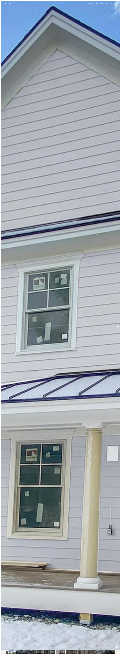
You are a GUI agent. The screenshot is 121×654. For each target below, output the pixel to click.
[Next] (118, 326)
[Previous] (3, 326)
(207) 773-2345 (112, 3)
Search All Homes (100, 3)
